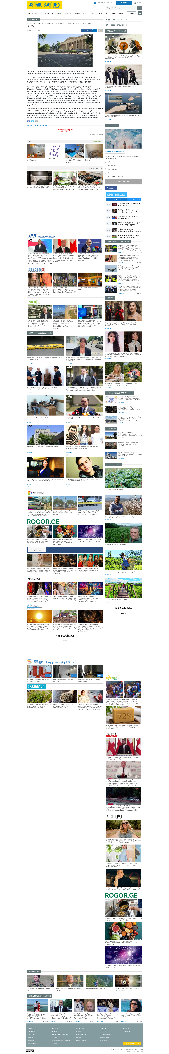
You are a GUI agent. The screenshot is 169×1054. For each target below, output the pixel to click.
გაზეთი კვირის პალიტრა (118, 25)
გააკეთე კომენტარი (96, 134)
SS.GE (29, 141)
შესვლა (139, 3)
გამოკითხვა (111, 126)
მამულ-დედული (113, 465)
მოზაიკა (110, 298)
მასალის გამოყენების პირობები (135, 1051)
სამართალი (33, 20)
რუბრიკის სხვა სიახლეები (40, 333)
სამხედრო (111, 429)
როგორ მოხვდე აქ (97, 141)
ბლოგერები (33, 972)
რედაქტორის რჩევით (116, 31)
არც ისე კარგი (112, 165)
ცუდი (109, 172)
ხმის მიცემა (123, 182)
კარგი (110, 162)
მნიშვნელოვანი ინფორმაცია (119, 393)
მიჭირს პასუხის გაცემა (115, 176)
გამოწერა (124, 3)
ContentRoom (95, 168)
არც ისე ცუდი (112, 169)
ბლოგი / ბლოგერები (119, 19)
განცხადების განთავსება (104, 3)
